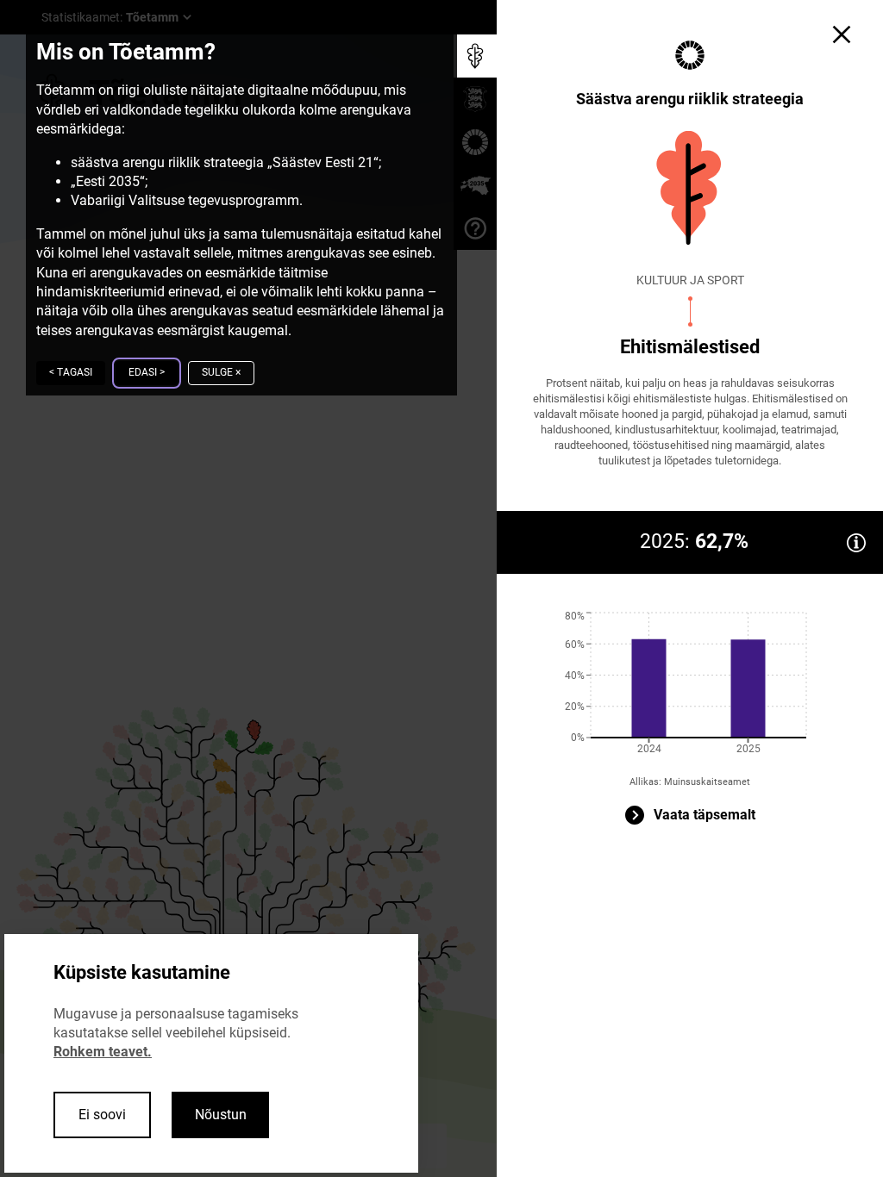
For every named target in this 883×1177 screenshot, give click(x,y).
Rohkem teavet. (102, 1051)
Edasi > (146, 372)
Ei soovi (102, 1114)
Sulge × (221, 372)
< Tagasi (70, 372)
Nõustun (221, 1114)
